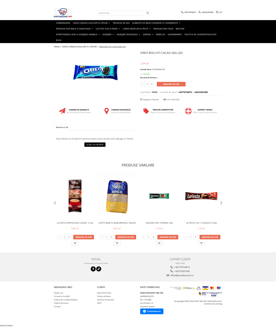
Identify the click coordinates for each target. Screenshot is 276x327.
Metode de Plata (104, 293)
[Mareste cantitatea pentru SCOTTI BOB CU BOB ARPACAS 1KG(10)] (111, 237)
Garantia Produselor (105, 299)
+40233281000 (182, 271)
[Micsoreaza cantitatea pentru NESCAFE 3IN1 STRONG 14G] (144, 237)
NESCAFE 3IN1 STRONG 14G (159, 222)
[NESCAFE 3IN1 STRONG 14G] (159, 196)
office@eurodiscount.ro (181, 275)
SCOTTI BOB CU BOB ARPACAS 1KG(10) (117, 222)
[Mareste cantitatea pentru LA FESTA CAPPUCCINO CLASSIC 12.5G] (69, 237)
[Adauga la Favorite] (75, 243)
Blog (58, 40)
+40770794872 (182, 267)
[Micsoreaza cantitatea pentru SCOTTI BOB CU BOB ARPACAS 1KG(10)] (102, 237)
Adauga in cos (171, 84)
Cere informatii (172, 99)
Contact (57, 306)
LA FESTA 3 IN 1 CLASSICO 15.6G (201, 222)
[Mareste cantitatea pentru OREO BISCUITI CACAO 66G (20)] (152, 84)
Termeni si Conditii (62, 296)
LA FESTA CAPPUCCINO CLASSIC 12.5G (75, 222)
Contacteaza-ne (154, 311)
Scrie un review (95, 144)
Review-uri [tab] (62, 127)
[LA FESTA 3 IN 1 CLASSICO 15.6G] (201, 196)
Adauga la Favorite (150, 99)
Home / (57, 46)
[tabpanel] (95, 72)
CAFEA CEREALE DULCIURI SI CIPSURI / (80, 46)
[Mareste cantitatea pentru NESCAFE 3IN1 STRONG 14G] (153, 237)
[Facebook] (93, 268)
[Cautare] (147, 13)
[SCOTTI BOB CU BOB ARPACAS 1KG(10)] (117, 196)
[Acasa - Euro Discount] (68, 13)
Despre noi (58, 293)
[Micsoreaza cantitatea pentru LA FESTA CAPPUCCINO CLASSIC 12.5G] (59, 237)
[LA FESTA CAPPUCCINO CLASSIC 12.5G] (75, 196)
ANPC (99, 303)
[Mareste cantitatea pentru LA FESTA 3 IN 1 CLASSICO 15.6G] (195, 237)
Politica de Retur (104, 296)
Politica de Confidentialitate (200, 34)
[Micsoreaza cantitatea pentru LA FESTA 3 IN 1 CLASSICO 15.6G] (186, 237)
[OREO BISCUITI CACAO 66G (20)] (95, 72)
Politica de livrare (61, 303)
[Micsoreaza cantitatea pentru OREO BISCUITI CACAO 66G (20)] (142, 84)
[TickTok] (98, 268)
